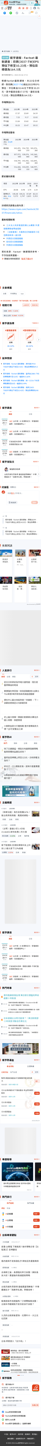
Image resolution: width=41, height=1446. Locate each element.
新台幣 (10, 142)
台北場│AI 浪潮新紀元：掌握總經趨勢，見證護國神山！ (24, 432)
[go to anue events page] (31, 8)
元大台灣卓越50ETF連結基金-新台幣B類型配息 (17, 1091)
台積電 (10, 1220)
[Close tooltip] (34, 18)
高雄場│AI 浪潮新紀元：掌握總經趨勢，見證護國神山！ (24, 453)
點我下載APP (27, 258)
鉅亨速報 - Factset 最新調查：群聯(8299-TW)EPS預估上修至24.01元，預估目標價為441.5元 (21, 520)
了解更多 (34, 323)
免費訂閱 (35, 1405)
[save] (30, 13)
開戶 (37, 1081)
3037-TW (18, 84)
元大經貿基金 (6, 1111)
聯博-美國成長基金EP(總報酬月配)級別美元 (16, 1079)
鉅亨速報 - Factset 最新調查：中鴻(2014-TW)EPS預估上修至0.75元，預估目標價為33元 (21, 532)
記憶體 (10, 1213)
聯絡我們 (30, 1438)
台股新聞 (12, 808)
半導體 (10, 1226)
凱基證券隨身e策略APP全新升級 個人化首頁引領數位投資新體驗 (6, 560)
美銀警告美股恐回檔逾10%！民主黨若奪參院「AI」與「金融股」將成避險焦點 (6, 587)
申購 (37, 1093)
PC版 (6, 1434)
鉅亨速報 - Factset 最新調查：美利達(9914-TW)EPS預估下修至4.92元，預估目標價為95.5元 (20, 366)
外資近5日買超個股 (14, 238)
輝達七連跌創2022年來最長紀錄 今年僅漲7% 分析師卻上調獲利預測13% (34, 587)
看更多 (36, 407)
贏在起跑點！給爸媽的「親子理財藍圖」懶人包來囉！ (21, 301)
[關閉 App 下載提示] (2, 3)
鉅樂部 (27, 1434)
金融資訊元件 (20, 1438)
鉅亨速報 (7, 51)
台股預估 (16, 51)
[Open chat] (36, 13)
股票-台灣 (12, 1096)
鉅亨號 (20, 1434)
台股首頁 (26, 305)
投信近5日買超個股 (14, 241)
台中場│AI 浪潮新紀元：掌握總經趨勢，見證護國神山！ (24, 422)
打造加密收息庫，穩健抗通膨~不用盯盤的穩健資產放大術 (24, 443)
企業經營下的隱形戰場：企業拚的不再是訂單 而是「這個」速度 (34, 560)
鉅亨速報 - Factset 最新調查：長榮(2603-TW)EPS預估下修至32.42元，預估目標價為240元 (20, 390)
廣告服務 (10, 1438)
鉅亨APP (13, 1434)
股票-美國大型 (13, 1084)
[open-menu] (2, 8)
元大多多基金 (6, 1102)
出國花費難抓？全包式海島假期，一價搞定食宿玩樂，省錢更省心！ (19, 560)
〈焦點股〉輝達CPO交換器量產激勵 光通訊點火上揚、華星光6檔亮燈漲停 (20, 587)
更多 (36, 676)
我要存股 (35, 305)
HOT (11, 421)
